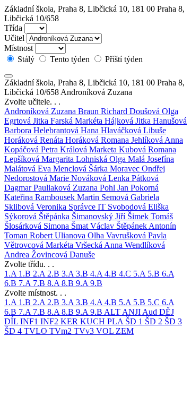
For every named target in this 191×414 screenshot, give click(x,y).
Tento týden (70, 59)
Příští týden (123, 59)
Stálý (26, 59)
